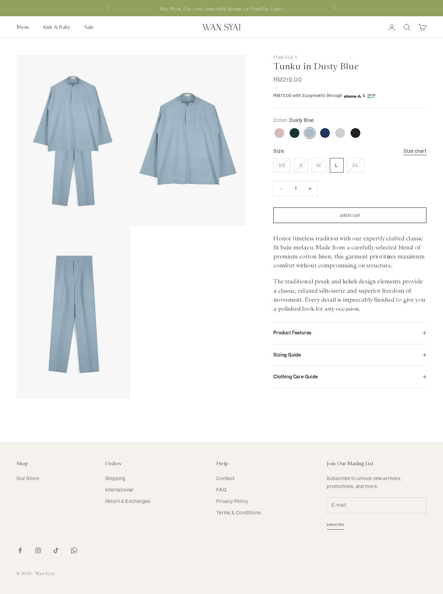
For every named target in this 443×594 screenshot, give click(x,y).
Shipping (115, 478)
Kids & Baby (57, 27)
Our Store (28, 478)
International (119, 490)
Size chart (415, 151)
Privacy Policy (232, 501)
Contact (225, 478)
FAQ (221, 490)
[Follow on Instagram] (38, 550)
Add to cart (350, 215)
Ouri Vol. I (285, 57)
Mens (23, 27)
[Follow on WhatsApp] (74, 550)
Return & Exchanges (128, 501)
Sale (89, 27)
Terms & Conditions (238, 512)
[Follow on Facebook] (20, 550)
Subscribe (335, 524)
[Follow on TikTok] (56, 550)
